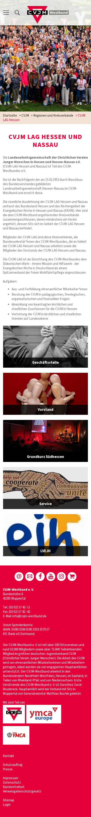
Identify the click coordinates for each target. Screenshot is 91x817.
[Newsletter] (29, 576)
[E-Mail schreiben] (19, 576)
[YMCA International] (17, 745)
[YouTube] (50, 576)
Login (7, 804)
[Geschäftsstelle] (45, 347)
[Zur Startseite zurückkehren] (48, 8)
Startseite (10, 115)
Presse (8, 769)
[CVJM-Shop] (72, 576)
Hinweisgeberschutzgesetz (22, 791)
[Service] (45, 488)
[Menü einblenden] (6, 13)
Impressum (10, 778)
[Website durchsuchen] (17, 13)
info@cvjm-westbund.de (29, 616)
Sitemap (8, 800)
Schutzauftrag (13, 765)
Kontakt (8, 756)
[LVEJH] (45, 535)
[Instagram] (61, 576)
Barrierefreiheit (14, 787)
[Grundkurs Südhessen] (45, 441)
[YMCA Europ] (44, 723)
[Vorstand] (45, 394)
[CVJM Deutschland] (14, 723)
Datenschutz (12, 782)
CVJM (25, 115)
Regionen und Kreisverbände (53, 115)
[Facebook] (40, 576)
